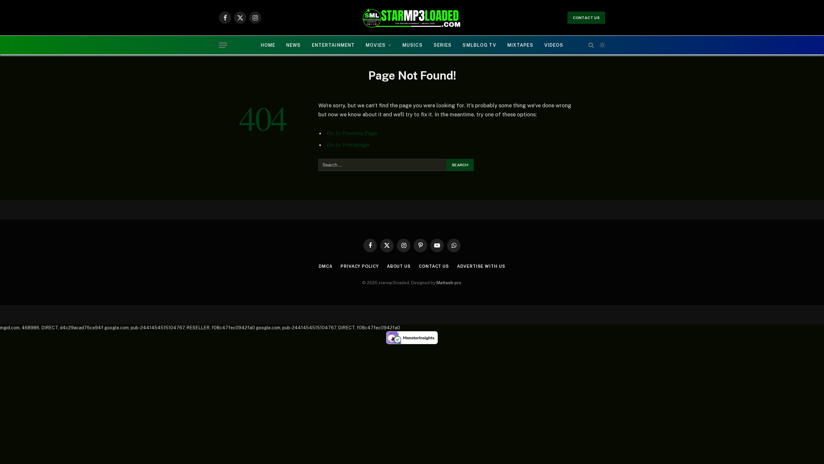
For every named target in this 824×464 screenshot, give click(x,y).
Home (268, 45)
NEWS (293, 45)
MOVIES (376, 45)
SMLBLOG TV (479, 45)
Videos (554, 45)
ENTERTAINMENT (333, 45)
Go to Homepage (348, 144)
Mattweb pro (448, 282)
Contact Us (434, 266)
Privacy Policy (360, 266)
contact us (586, 17)
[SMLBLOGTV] (412, 18)
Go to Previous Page (352, 133)
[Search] (591, 45)
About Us (399, 266)
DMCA (325, 266)
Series (443, 45)
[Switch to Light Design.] (601, 45)
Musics (412, 45)
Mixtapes (520, 45)
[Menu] (223, 45)
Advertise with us (481, 266)
